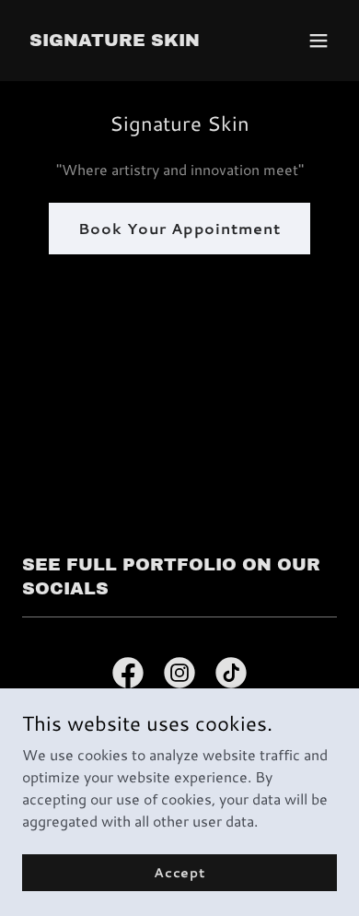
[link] (114, 40)
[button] (318, 40)
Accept (179, 872)
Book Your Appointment (179, 228)
